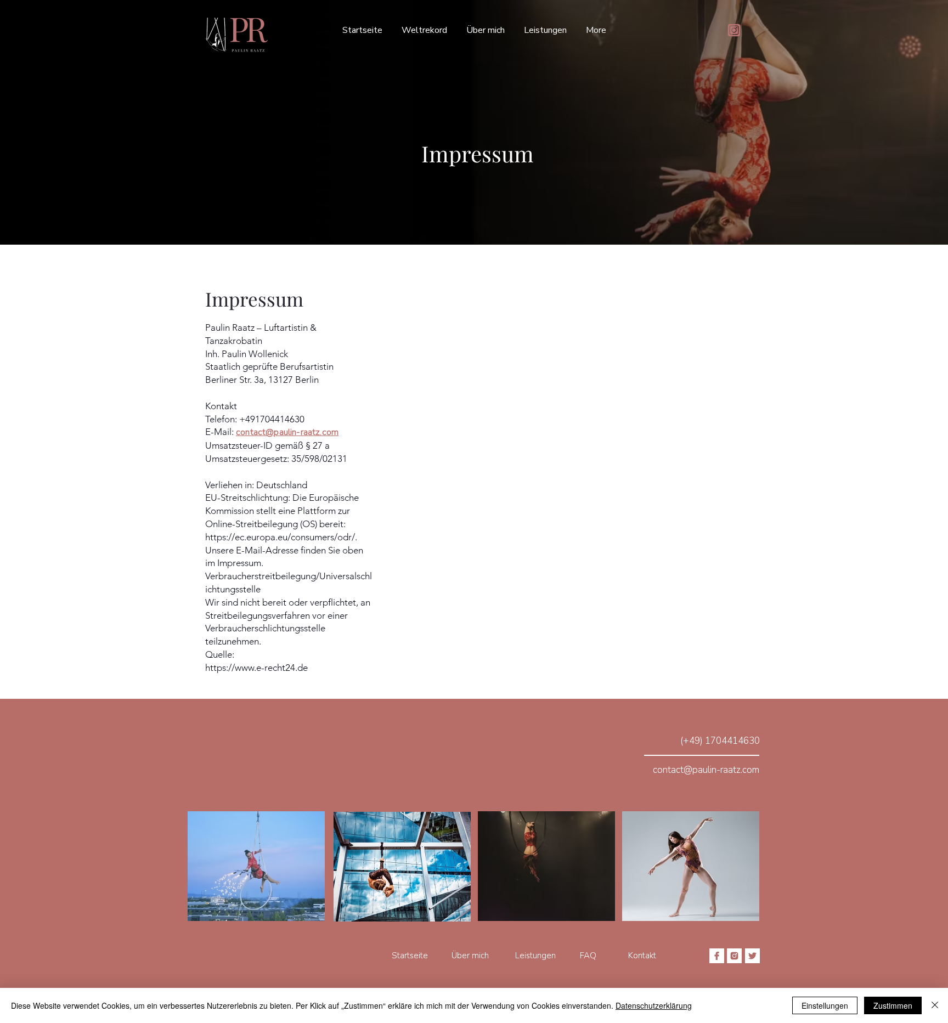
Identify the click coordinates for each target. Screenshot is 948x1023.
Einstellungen (825, 1005)
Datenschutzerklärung (654, 1005)
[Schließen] (934, 1005)
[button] (545, 30)
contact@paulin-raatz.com (287, 432)
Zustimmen (892, 1005)
